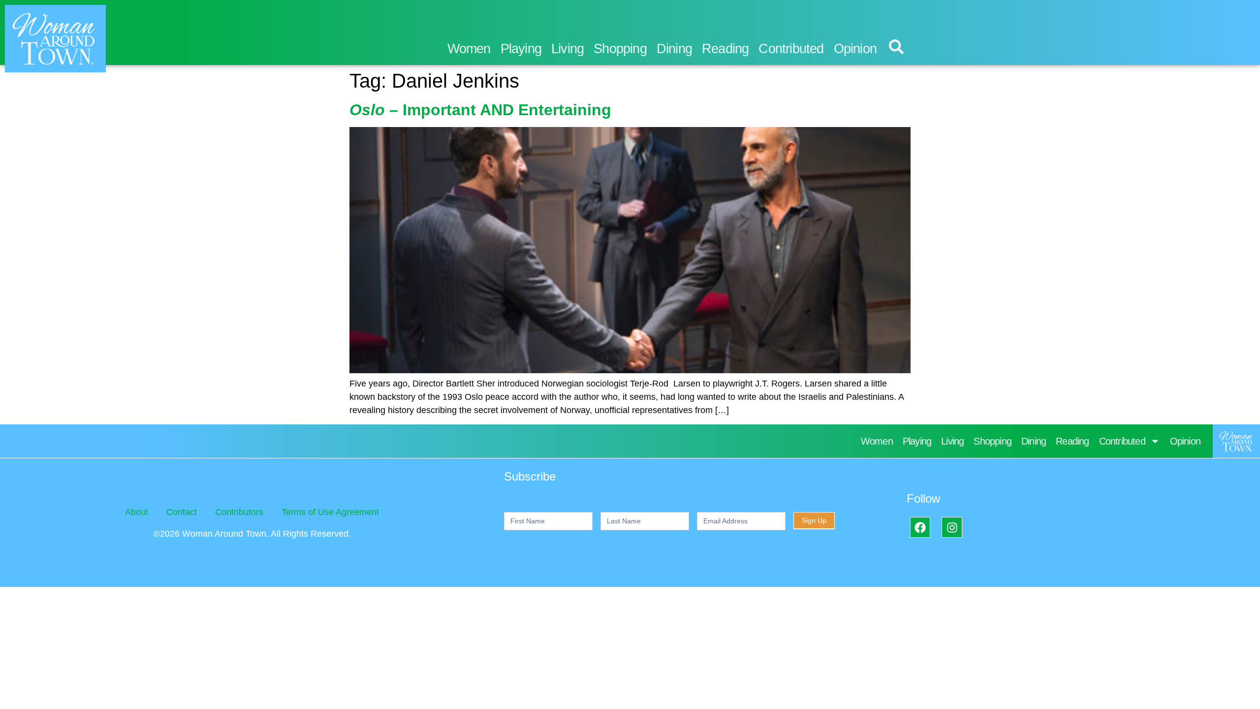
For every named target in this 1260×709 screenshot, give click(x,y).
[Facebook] (920, 527)
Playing (521, 48)
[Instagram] (952, 527)
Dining (674, 48)
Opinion (855, 48)
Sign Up (814, 520)
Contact (181, 512)
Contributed (790, 48)
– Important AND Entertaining (480, 110)
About (136, 512)
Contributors (239, 512)
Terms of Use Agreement (330, 512)
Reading (725, 48)
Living (567, 48)
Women (469, 48)
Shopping (620, 48)
